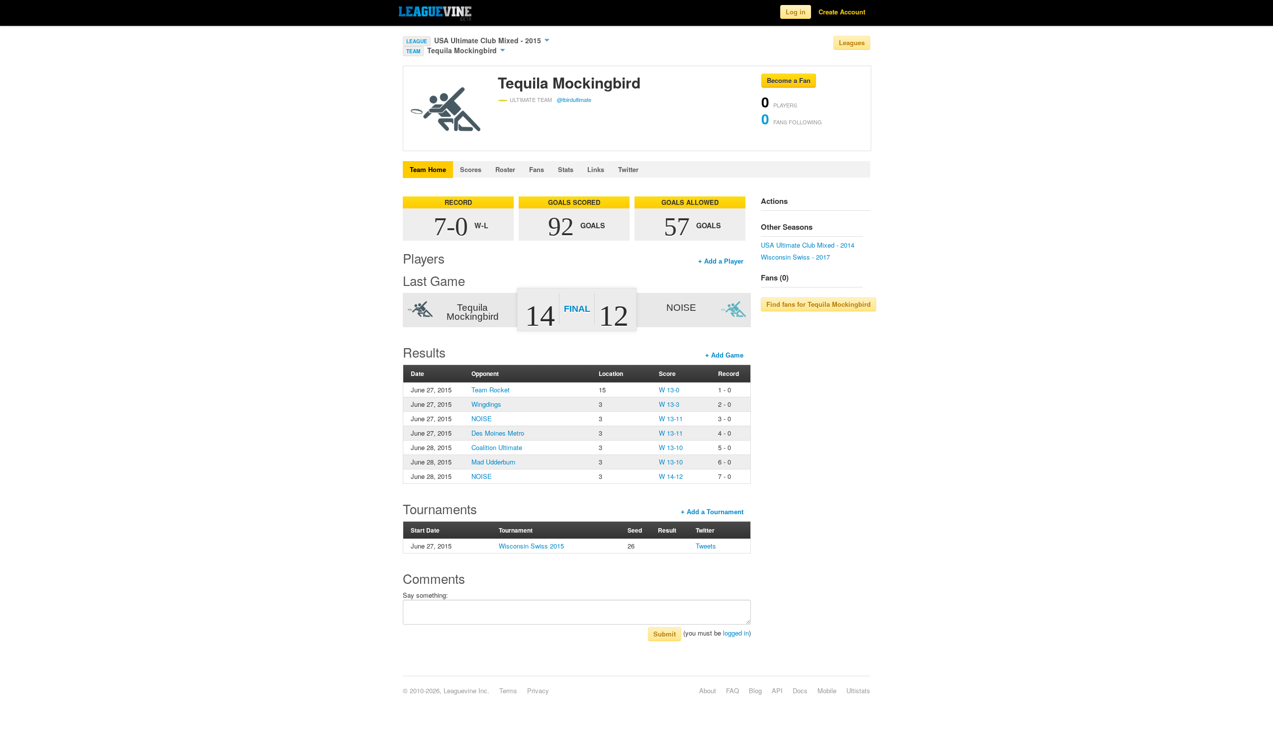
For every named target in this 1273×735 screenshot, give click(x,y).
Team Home (428, 169)
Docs (800, 690)
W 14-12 (671, 476)
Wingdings (486, 404)
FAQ (732, 690)
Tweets (706, 546)
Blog (755, 690)
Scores (470, 169)
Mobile (827, 690)
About (707, 690)
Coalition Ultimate (496, 447)
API (777, 690)
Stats (565, 169)
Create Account (841, 11)
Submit (664, 634)
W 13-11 (671, 418)
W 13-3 (669, 404)
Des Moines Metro (497, 433)
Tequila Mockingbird (463, 50)
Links (595, 169)
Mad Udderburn (493, 461)
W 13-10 (671, 447)
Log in (796, 11)
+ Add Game (724, 355)
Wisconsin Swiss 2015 (531, 546)
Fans (536, 169)
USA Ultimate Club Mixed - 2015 (488, 40)
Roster (505, 169)
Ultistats (858, 690)
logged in (736, 633)
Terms (508, 690)
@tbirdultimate (574, 99)
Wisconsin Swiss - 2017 (795, 257)
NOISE (481, 418)
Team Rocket (490, 389)
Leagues (852, 42)
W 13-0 (669, 389)
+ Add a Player (720, 261)
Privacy (538, 690)
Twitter (628, 169)
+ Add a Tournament (712, 512)
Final (577, 309)
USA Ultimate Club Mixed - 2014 (807, 245)
